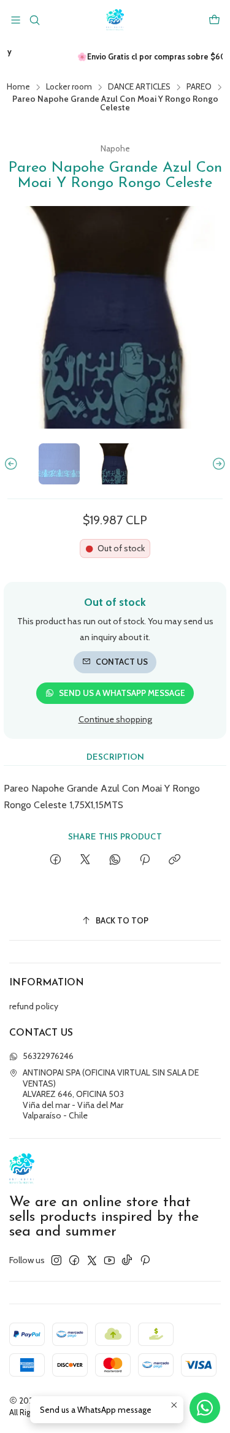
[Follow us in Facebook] (74, 1260)
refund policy (33, 1006)
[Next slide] (217, 463)
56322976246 (48, 1055)
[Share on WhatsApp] (115, 860)
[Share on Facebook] (55, 860)
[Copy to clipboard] (174, 860)
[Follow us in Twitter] (92, 1260)
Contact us (122, 662)
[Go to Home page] (115, 20)
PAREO (199, 87)
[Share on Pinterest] (144, 860)
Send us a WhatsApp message (122, 693)
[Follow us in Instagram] (56, 1260)
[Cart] (214, 19)
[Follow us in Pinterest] (145, 1260)
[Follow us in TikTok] (127, 1260)
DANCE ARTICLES (139, 87)
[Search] (34, 19)
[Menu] (15, 19)
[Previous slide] (13, 463)
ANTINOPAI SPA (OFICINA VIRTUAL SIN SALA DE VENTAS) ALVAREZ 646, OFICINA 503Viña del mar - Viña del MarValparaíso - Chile (111, 1094)
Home (18, 87)
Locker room (69, 87)
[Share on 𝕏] (85, 860)
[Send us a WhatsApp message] (205, 1408)
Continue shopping (115, 719)
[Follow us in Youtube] (109, 1260)
